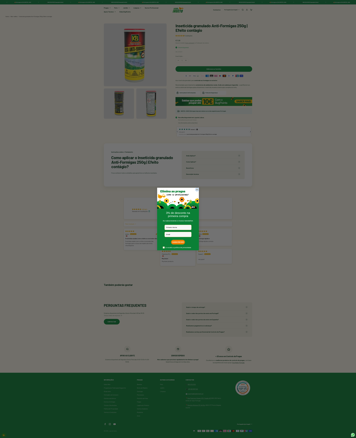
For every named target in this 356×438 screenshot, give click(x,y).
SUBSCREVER (178, 242)
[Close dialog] (197, 189)
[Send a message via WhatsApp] (353, 435)
